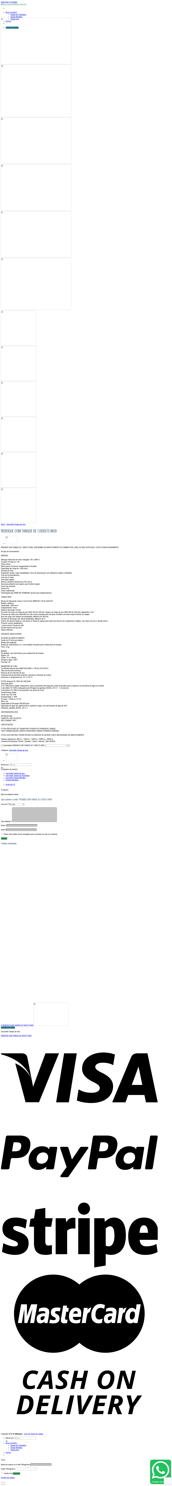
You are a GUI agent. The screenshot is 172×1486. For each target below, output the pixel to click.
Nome (4, 825)
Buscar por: (5, 765)
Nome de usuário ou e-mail (15, 1464)
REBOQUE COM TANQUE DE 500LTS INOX (16, 1036)
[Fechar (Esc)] (2, 1482)
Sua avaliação (6, 821)
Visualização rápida (8, 1027)
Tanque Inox (14, 1450)
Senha (8, 1469)
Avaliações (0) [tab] (10, 784)
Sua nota (5, 804)
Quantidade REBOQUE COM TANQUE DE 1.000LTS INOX (24, 745)
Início (3, 524)
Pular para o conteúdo (9, 2)
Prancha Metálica (12, 780)
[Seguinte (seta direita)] (4, 1484)
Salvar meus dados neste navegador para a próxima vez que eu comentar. (31, 834)
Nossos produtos (11, 12)
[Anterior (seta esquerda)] (2, 1484)
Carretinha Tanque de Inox (16, 524)
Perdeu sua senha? (8, 1478)
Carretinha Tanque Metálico (16, 778)
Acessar (16, 1473)
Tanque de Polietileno (18, 15)
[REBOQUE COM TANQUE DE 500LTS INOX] (11, 543)
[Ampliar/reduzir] (4, 1482)
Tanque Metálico (16, 17)
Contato (8, 1452)
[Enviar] (2, 767)
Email (3, 830)
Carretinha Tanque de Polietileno (17, 776)
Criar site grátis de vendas (33, 1434)
